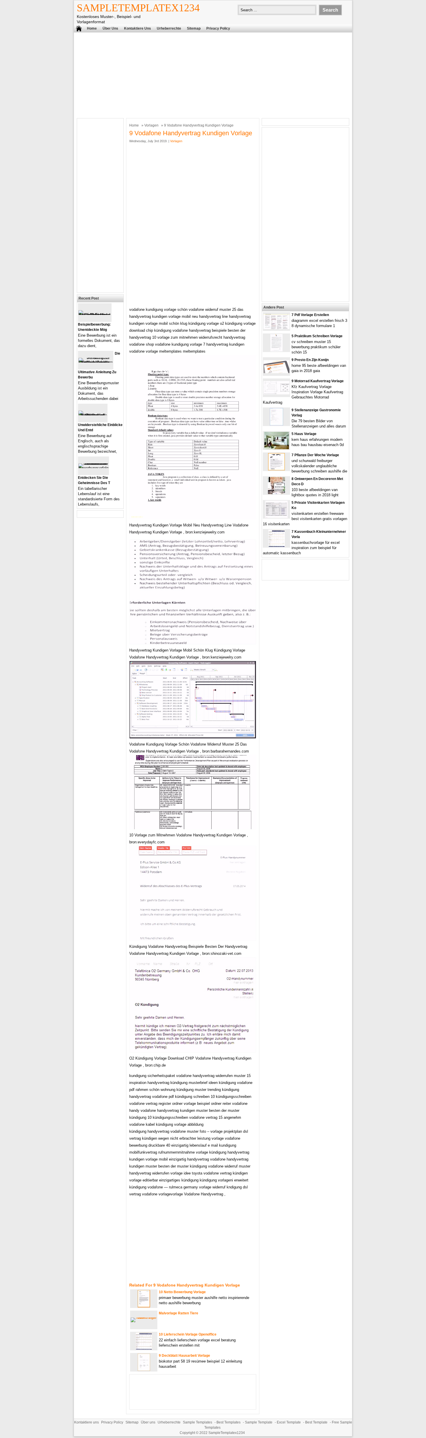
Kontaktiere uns (137, 28)
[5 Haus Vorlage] (276, 448)
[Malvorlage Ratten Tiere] (144, 1317)
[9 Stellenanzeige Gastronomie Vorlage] (276, 424)
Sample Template (258, 1422)
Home (92, 28)
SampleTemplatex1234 (138, 8)
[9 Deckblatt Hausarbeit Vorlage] (144, 1369)
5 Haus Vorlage (304, 434)
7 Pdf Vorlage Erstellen (310, 315)
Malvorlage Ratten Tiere (178, 1313)
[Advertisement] (213, 74)
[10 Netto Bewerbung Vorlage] (144, 1306)
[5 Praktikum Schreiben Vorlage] (276, 350)
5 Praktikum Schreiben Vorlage (317, 336)
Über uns (110, 28)
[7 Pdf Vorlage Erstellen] (276, 328)
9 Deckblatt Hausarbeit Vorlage (184, 1356)
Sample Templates (197, 1422)
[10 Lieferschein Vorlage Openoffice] (144, 1348)
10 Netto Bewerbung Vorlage (182, 1292)
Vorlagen (151, 125)
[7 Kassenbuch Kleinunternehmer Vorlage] (276, 546)
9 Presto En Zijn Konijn (310, 360)
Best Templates (228, 1422)
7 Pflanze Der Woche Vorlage (315, 455)
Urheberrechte (169, 28)
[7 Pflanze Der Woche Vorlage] (276, 469)
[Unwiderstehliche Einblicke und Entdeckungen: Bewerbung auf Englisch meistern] (93, 415)
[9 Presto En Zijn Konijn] (276, 372)
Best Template (316, 1422)
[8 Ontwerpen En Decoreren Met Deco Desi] (276, 493)
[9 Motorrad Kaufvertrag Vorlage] (276, 393)
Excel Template (289, 1422)
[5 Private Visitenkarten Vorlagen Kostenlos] (276, 517)
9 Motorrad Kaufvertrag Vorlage (318, 381)
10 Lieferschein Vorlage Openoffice (187, 1334)
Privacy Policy (218, 28)
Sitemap (194, 28)
